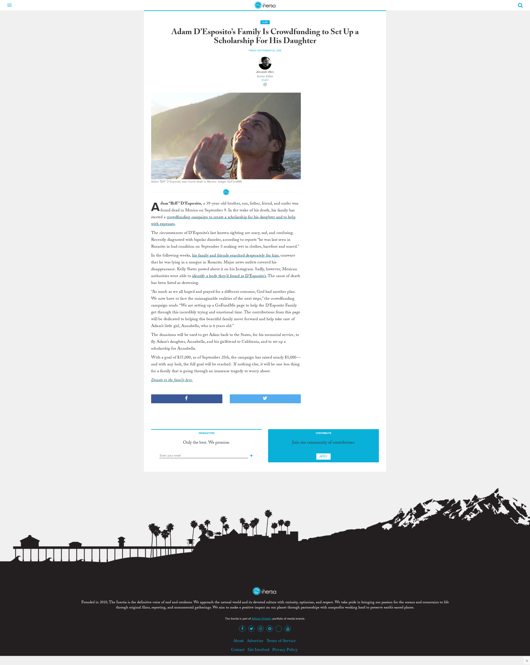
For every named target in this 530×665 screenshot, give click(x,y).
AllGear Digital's (262, 618)
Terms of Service (281, 640)
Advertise (255, 640)
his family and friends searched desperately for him (235, 255)
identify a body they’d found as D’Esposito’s (229, 276)
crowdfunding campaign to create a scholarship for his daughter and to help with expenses (223, 221)
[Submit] (251, 455)
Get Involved (258, 649)
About (238, 640)
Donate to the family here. (172, 380)
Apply (323, 456)
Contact (238, 649)
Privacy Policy (285, 649)
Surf (265, 22)
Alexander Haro (265, 72)
